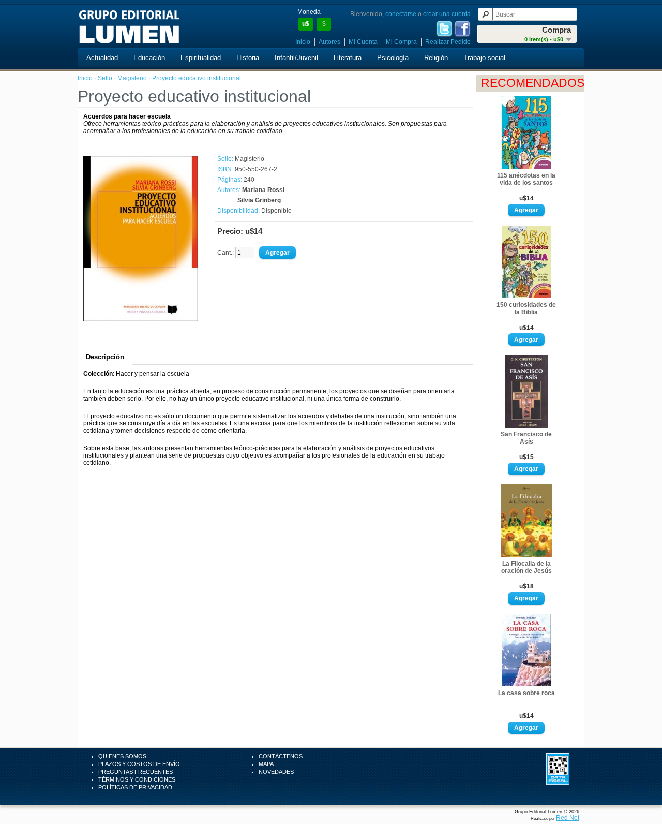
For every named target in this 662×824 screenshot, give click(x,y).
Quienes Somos (122, 756)
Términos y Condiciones (136, 779)
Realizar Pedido (448, 42)
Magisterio (132, 78)
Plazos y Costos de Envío (139, 764)
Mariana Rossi (263, 190)
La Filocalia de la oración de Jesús (526, 567)
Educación (149, 58)
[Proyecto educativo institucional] (141, 319)
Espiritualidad (200, 58)
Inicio (302, 42)
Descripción (105, 357)
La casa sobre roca (526, 693)
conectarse (400, 14)
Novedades (276, 772)
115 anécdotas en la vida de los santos (526, 179)
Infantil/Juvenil (296, 58)
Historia (247, 58)
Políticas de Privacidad (135, 787)
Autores (329, 42)
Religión (436, 58)
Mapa (266, 764)
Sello (105, 78)
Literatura (348, 58)
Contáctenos (281, 756)
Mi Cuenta (363, 42)
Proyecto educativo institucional (196, 78)
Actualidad (102, 58)
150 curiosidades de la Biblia (526, 308)
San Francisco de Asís (526, 438)
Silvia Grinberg (259, 200)
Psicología (393, 58)
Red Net (567, 817)
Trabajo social (484, 58)
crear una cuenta (447, 14)
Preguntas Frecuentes (135, 772)
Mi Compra (401, 42)
